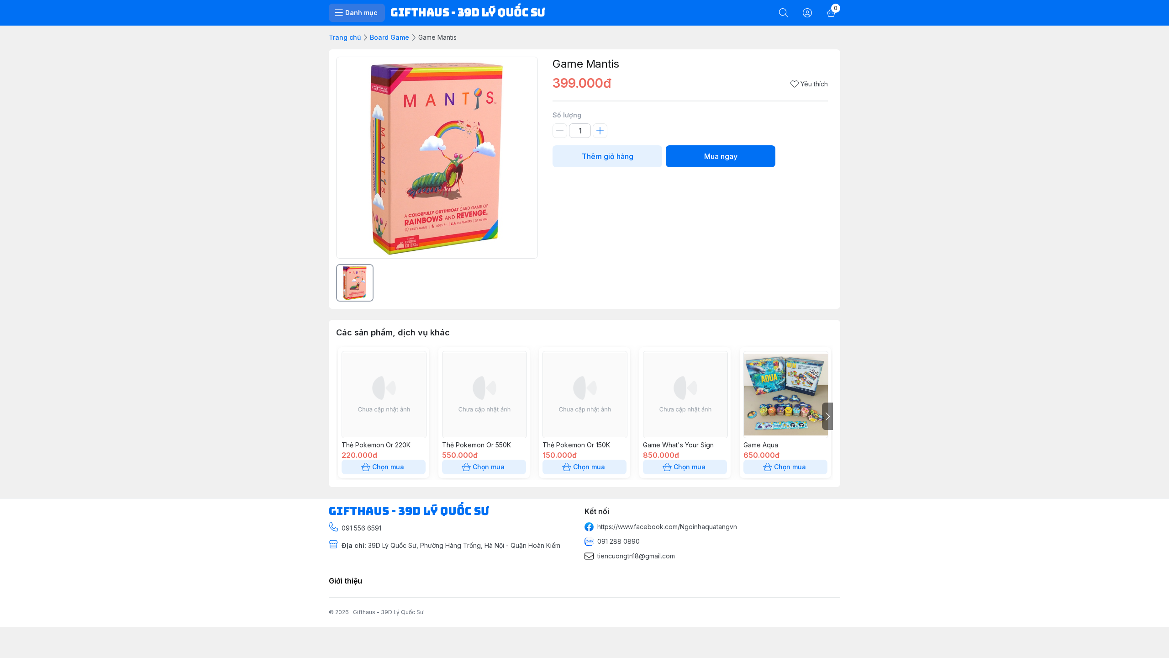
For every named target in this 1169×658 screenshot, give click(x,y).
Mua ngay (720, 156)
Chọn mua (388, 467)
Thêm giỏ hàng (607, 156)
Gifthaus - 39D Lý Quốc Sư (388, 612)
